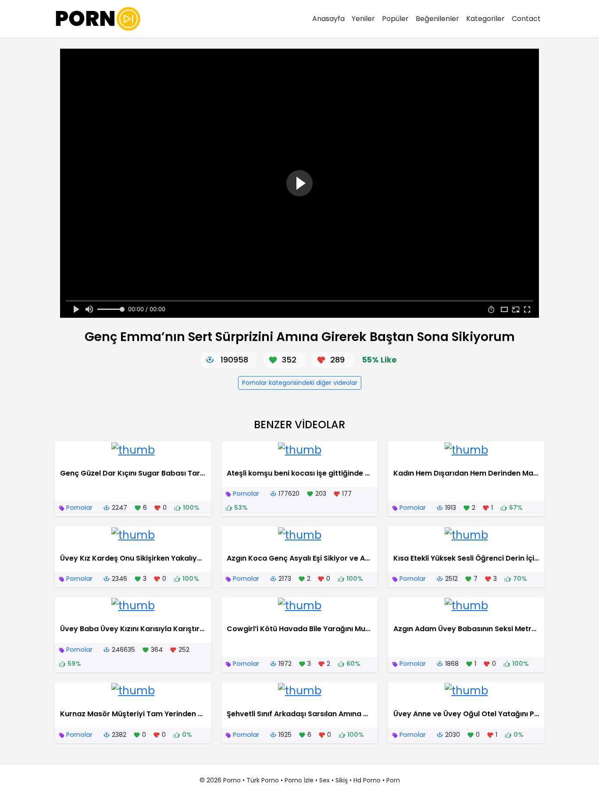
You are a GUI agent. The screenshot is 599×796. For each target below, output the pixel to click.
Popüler (395, 19)
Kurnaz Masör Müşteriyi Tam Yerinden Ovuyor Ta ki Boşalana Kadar (181, 714)
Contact (526, 19)
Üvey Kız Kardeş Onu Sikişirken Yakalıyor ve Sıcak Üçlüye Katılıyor (177, 558)
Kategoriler (485, 19)
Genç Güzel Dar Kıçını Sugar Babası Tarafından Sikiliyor (158, 473)
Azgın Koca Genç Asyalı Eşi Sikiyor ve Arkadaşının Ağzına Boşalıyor (345, 558)
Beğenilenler (437, 19)
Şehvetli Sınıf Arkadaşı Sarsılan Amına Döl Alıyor (312, 714)
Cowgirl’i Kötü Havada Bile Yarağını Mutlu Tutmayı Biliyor (328, 629)
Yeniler (363, 19)
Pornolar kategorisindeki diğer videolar (299, 382)
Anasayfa (328, 19)
